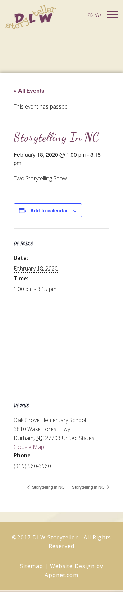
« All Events (29, 91)
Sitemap (31, 566)
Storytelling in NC (48, 487)
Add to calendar (49, 210)
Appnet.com (62, 575)
